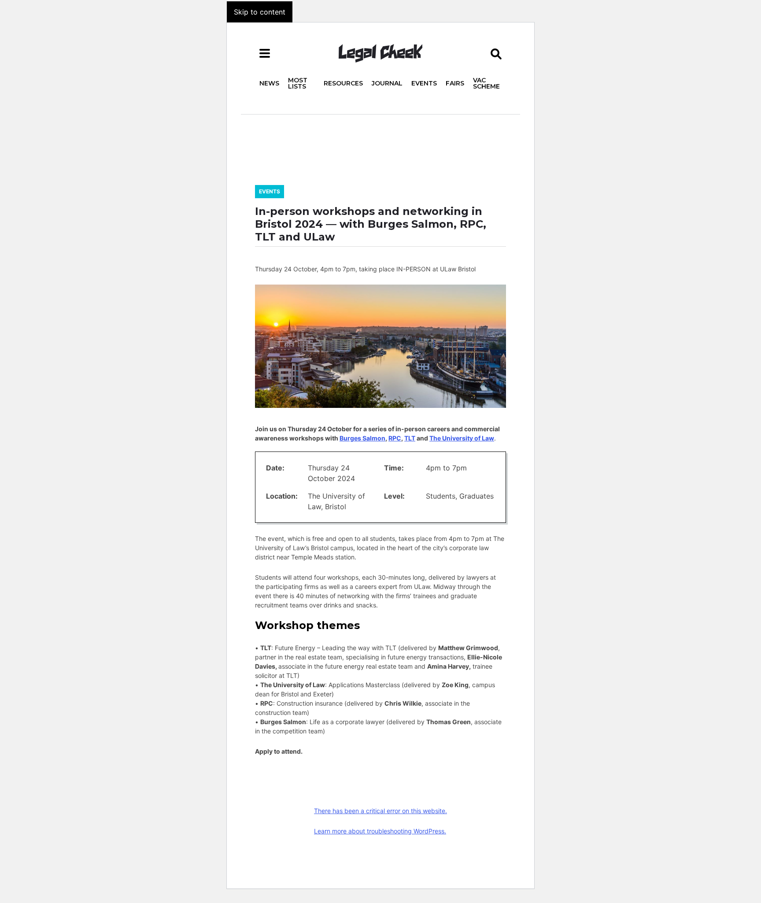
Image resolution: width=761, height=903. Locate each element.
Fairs (455, 83)
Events (424, 83)
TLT (409, 438)
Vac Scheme (486, 83)
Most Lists (297, 83)
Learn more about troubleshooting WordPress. (380, 831)
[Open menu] (264, 53)
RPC (394, 438)
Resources (343, 83)
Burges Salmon (362, 438)
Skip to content (259, 11)
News (269, 83)
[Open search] (496, 53)
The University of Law (461, 438)
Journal (387, 83)
